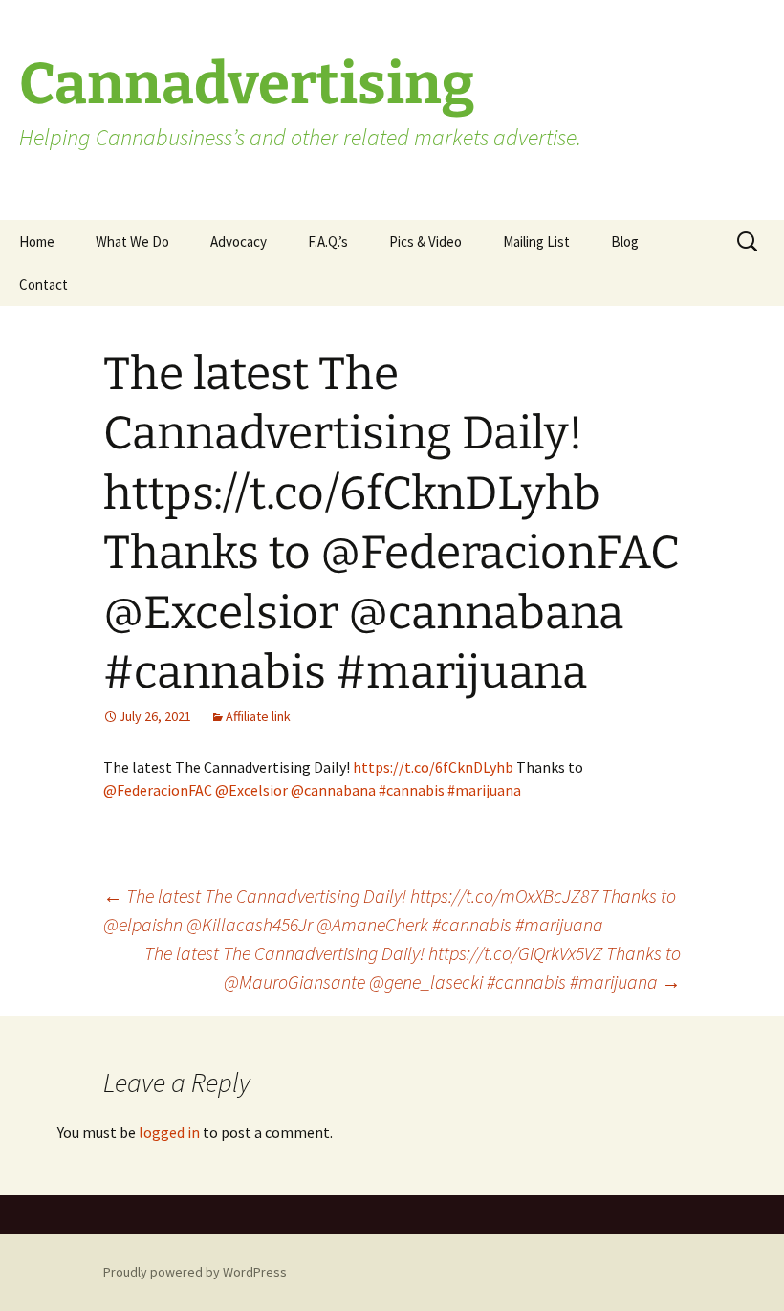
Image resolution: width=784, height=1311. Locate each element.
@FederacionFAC (157, 789)
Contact (43, 284)
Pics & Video (425, 241)
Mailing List (536, 241)
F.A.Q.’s (328, 241)
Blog (625, 241)
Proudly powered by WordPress (195, 1271)
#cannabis (412, 789)
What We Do (132, 241)
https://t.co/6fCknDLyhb (433, 766)
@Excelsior (251, 789)
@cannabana (333, 789)
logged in (169, 1132)
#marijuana (484, 789)
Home (36, 241)
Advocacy (238, 241)
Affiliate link (258, 716)
